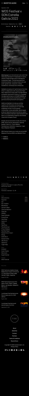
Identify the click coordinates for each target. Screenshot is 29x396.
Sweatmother (5, 238)
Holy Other (4, 219)
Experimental (5, 255)
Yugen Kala (4, 244)
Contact (14, 333)
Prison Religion (5, 229)
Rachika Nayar (5, 231)
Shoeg (3, 235)
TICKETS (5, 136)
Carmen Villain (5, 207)
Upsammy (4, 242)
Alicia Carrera (5, 198)
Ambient (3, 249)
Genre (2, 247)
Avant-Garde (5, 251)
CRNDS (3, 213)
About (14, 328)
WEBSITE (5, 138)
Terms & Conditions (14, 338)
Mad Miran (4, 225)
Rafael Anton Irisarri (7, 233)
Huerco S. (4, 221)
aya (2, 201)
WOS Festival (4, 75)
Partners (3, 257)
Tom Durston (5, 24)
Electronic (4, 253)
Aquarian (4, 200)
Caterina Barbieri (6, 209)
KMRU (3, 223)
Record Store (14, 341)
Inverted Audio (10, 3)
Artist (2, 196)
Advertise (14, 330)
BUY (20, 24)
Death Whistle (5, 215)
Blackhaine (4, 205)
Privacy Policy (14, 346)
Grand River (4, 217)
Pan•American (5, 227)
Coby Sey (3, 211)
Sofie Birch (4, 236)
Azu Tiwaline (5, 203)
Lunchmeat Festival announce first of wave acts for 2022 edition (9, 295)
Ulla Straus (4, 240)
